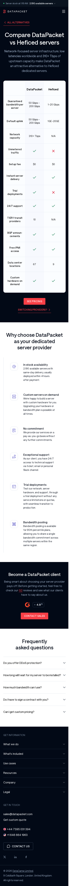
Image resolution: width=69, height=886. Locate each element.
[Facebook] (26, 869)
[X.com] (4, 869)
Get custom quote (14, 831)
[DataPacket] (15, 11)
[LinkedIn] (15, 869)
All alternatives (18, 22)
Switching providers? (31, 309)
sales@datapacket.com (17, 826)
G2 (28, 598)
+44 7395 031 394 (18, 841)
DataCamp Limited (23, 882)
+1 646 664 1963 (17, 846)
